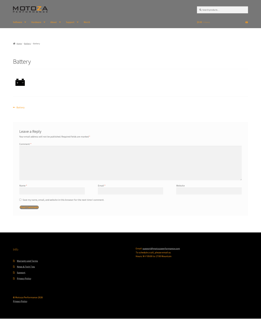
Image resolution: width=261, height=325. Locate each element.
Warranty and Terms (27, 260)
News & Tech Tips (26, 266)
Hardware (36, 22)
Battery (27, 43)
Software (17, 22)
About (53, 22)
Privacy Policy (24, 278)
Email (101, 185)
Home (19, 43)
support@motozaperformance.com (161, 248)
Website (180, 185)
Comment (25, 143)
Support (70, 22)
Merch (87, 22)
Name (23, 185)
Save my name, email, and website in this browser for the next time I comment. (63, 199)
